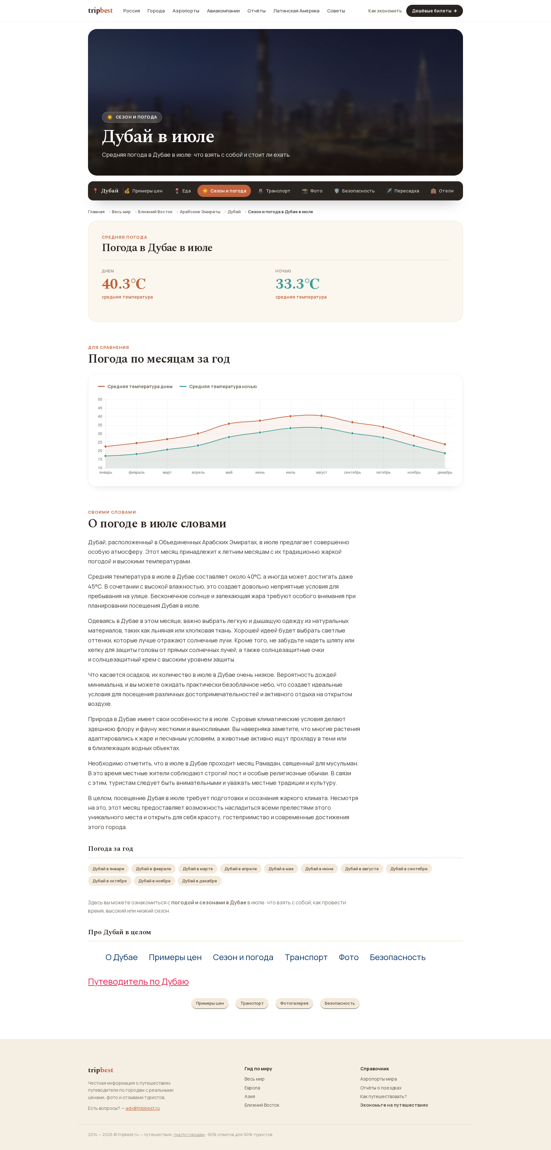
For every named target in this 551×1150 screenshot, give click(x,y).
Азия (250, 1096)
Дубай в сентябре (409, 869)
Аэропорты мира (378, 1079)
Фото (312, 190)
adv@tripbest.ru (143, 1108)
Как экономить (385, 11)
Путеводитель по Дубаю (138, 981)
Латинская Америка (296, 11)
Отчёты (256, 11)
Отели (442, 190)
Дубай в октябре (109, 881)
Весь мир (121, 211)
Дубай (234, 211)
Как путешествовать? (383, 1096)
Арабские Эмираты (200, 211)
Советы (336, 11)
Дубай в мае (281, 869)
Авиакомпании (223, 11)
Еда (182, 190)
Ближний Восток (155, 211)
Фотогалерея (294, 1003)
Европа (252, 1088)
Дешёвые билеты (434, 11)
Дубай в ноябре (154, 881)
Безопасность (354, 190)
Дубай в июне (319, 869)
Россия (131, 11)
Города (156, 11)
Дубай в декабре (199, 881)
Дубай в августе (362, 869)
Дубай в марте (198, 869)
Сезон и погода (243, 957)
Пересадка (402, 190)
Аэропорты (186, 11)
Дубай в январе (108, 869)
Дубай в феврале (153, 869)
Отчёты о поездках (380, 1088)
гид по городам (189, 1134)
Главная (96, 211)
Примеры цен (143, 190)
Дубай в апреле (240, 869)
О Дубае (122, 957)
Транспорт (274, 190)
